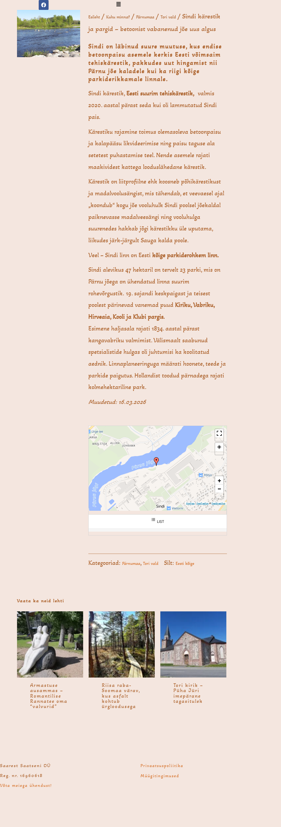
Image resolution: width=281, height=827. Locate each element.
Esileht (94, 17)
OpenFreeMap (202, 503)
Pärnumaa (145, 17)
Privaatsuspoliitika (161, 765)
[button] (118, 4)
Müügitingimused (159, 775)
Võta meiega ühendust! (26, 785)
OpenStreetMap (218, 503)
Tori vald (168, 17)
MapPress (190, 503)
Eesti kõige (185, 563)
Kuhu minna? (118, 17)
